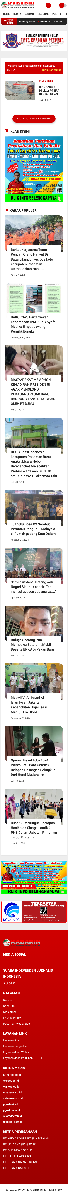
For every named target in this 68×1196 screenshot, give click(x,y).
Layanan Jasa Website (17, 1052)
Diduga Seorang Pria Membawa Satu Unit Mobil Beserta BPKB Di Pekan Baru (32, 644)
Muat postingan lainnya (34, 118)
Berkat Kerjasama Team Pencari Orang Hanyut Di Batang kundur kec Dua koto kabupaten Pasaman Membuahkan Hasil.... (32, 259)
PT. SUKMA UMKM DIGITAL (20, 1162)
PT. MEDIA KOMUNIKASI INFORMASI (26, 1138)
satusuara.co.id (13, 1098)
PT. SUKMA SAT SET (16, 1168)
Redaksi (8, 1000)
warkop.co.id (11, 1086)
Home (6, 14)
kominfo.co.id (12, 1075)
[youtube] (30, 962)
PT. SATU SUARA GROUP (18, 1156)
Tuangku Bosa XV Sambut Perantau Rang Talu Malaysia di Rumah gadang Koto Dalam (33, 529)
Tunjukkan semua (51, 69)
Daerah (29, 14)
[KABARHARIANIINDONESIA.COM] (17, 8)
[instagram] (25, 962)
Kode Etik (9, 1006)
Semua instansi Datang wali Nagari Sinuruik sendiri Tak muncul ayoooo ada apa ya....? (34, 586)
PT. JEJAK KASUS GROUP (19, 1144)
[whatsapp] (14, 962)
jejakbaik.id (10, 1104)
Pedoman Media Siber (17, 1023)
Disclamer (9, 1012)
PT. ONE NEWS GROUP (17, 1150)
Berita (17, 14)
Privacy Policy (12, 1017)
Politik (56, 14)
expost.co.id (11, 1080)
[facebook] (4, 962)
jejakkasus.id (11, 1110)
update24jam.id (12, 1122)
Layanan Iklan (11, 1040)
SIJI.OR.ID (9, 983)
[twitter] (9, 962)
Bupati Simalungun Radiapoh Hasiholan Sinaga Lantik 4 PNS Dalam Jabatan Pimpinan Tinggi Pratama (34, 830)
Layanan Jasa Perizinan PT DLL (22, 1058)
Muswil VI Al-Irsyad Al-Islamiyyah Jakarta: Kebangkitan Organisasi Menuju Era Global (29, 705)
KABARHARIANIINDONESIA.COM (44, 1190)
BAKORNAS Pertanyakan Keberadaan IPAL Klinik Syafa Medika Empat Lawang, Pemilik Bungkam (33, 324)
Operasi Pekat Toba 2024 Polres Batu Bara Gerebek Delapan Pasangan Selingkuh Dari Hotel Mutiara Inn (33, 767)
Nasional (43, 14)
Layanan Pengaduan (15, 1046)
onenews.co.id (12, 1092)
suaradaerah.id (12, 1116)
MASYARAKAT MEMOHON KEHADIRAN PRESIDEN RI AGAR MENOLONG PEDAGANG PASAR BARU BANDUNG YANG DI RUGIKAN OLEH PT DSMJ (33, 392)
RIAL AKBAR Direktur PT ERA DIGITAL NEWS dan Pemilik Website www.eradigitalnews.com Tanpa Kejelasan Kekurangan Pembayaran (50, 90)
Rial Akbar (46, 81)
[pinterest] (20, 962)
